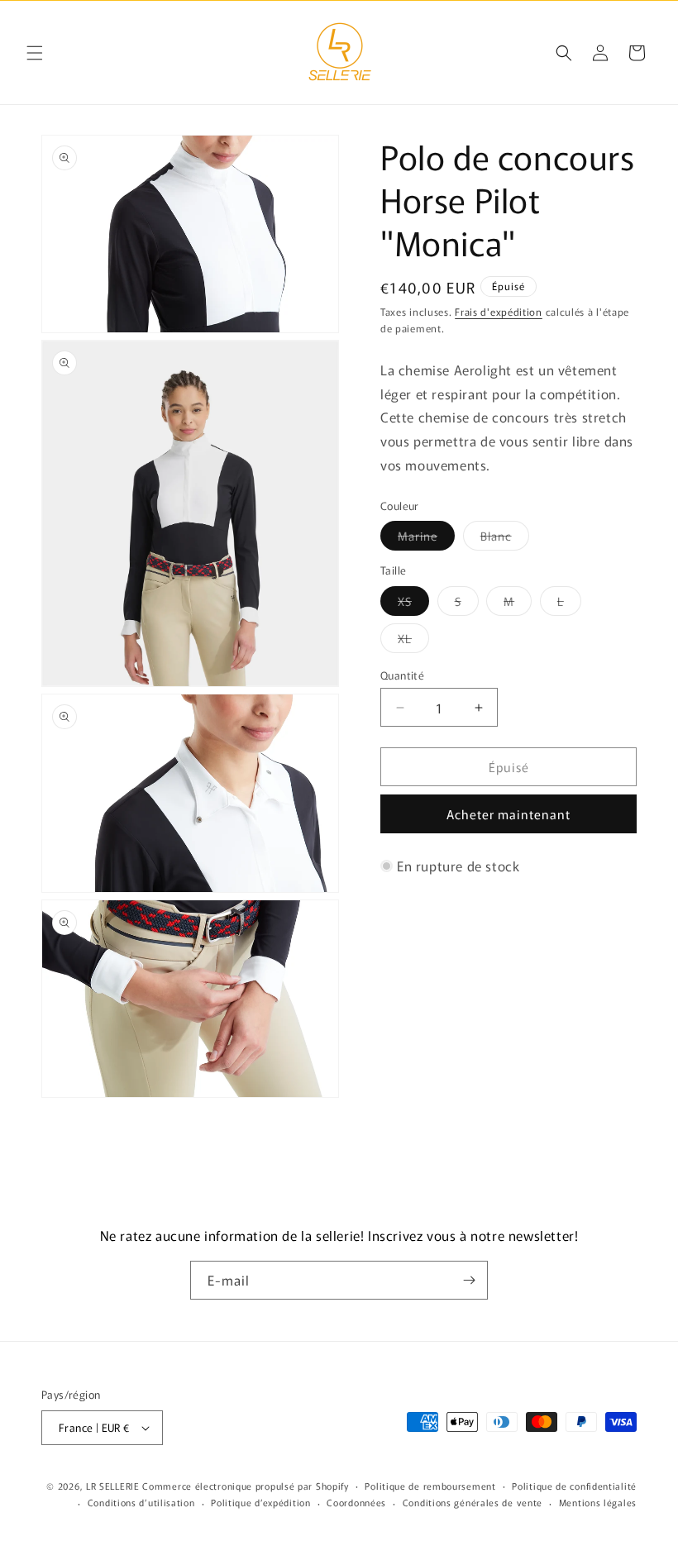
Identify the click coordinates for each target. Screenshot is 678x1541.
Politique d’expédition (260, 1502)
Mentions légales (598, 1502)
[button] (35, 53)
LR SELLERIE (113, 1485)
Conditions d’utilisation (141, 1502)
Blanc (504, 539)
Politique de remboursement (430, 1485)
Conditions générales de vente (472, 1502)
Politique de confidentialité (574, 1485)
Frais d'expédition (498, 311)
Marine (426, 539)
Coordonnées (356, 1502)
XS (413, 604)
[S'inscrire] (469, 1280)
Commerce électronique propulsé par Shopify (245, 1485)
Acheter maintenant (508, 814)
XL (413, 641)
